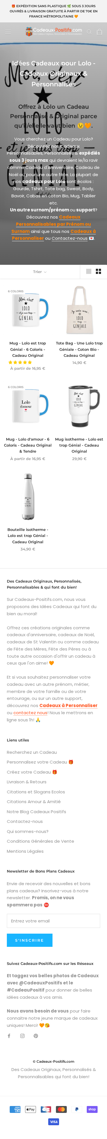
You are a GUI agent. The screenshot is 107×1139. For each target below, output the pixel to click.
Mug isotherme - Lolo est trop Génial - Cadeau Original (79, 445)
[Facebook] (9, 1035)
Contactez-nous (70, 238)
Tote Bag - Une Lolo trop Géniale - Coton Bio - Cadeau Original (79, 349)
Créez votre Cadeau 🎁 (32, 772)
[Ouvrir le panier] (99, 32)
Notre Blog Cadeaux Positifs (36, 812)
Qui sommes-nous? (28, 831)
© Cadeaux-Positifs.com (53, 1061)
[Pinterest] (36, 1035)
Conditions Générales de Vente (40, 841)
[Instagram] (22, 1035)
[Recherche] (89, 31)
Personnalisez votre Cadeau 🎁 (40, 762)
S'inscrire (29, 940)
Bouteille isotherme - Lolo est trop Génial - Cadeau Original (27, 535)
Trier (38, 271)
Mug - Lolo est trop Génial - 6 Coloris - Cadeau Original (27, 349)
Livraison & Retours (27, 782)
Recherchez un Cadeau (32, 752)
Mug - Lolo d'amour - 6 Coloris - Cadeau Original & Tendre (28, 445)
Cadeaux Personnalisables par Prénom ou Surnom (51, 224)
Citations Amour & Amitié (34, 802)
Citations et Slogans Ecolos (36, 792)
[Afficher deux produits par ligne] (98, 271)
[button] (21, 362)
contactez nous (30, 713)
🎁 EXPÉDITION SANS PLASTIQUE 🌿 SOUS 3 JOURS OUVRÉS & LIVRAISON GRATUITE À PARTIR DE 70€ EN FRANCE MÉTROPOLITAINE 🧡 (54, 11)
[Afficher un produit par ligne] (88, 271)
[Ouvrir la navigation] (8, 32)
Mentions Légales (25, 851)
